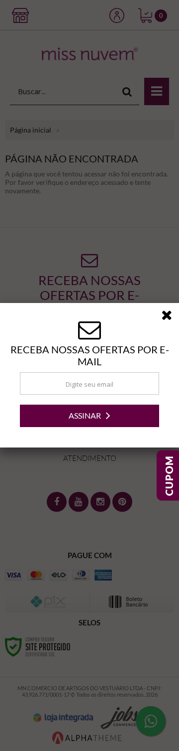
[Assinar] (89, 416)
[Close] (170, 317)
